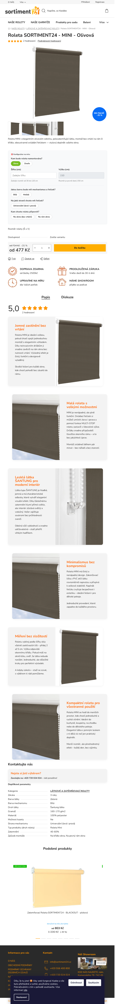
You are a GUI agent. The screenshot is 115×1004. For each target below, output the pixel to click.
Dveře (27, 163)
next (105, 901)
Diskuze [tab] (67, 297)
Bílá (15, 194)
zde (25, 990)
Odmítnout (76, 982)
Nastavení (21, 997)
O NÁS (11, 2)
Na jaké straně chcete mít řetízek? (27, 200)
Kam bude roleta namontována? (26, 158)
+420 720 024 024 (60, 974)
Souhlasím (93, 982)
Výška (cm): (64, 169)
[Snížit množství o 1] (35, 247)
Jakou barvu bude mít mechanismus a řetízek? (33, 189)
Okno (15, 163)
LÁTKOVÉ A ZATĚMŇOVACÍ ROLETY (70, 791)
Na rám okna (44, 216)
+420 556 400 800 (60, 968)
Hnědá (26, 194)
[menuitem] (16, 22)
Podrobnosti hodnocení (49, 41)
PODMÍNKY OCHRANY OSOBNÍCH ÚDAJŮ (19, 971)
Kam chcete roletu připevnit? (25, 211)
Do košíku (79, 247)
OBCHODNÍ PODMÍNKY (20, 965)
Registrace (99, 2)
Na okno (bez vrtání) (22, 216)
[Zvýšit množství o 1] (49, 247)
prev (10, 901)
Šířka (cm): (16, 169)
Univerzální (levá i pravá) (24, 205)
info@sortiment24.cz (60, 961)
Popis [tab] (46, 297)
